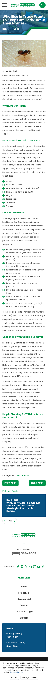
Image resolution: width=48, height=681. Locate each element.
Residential (24, 592)
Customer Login (24, 611)
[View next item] (15, 521)
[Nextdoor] (30, 566)
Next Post (37, 483)
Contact (24, 605)
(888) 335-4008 (24, 553)
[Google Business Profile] (22, 566)
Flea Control (22, 475)
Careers (24, 617)
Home (24, 586)
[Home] (23, 5)
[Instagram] (34, 566)
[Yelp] (26, 566)
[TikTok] (42, 566)
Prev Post (10, 483)
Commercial (24, 599)
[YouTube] (38, 566)
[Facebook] (18, 566)
